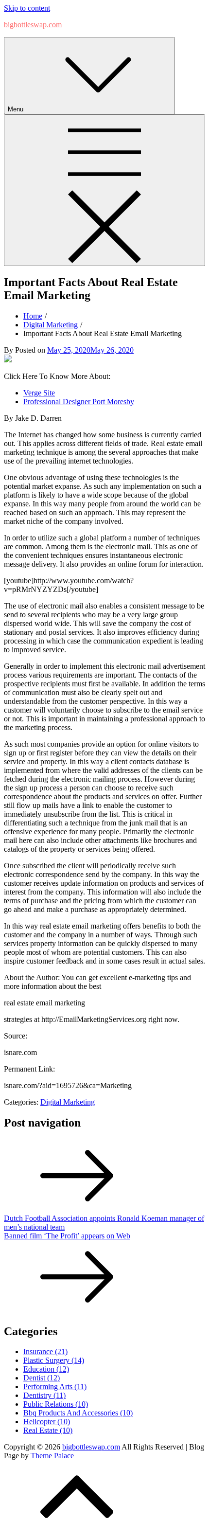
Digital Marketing (67, 1102)
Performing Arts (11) (55, 1386)
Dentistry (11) (44, 1395)
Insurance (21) (45, 1351)
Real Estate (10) (47, 1430)
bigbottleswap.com (33, 24)
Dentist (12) (41, 1378)
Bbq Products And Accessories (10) (78, 1413)
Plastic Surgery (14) (53, 1360)
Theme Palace (52, 1455)
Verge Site (39, 393)
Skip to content (27, 8)
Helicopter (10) (46, 1421)
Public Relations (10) (55, 1404)
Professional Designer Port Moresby (78, 401)
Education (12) (46, 1369)
